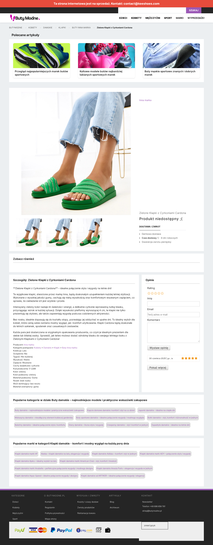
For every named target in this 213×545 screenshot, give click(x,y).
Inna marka (145, 100)
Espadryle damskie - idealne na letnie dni (171, 425)
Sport (14, 519)
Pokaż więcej (157, 367)
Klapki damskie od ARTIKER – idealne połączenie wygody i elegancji (112, 475)
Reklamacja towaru (86, 513)
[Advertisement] (162, 159)
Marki (180, 17)
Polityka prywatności (55, 513)
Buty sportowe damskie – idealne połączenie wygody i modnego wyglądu (110, 417)
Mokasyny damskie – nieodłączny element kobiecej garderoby (44, 417)
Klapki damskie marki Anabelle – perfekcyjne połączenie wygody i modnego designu (54, 468)
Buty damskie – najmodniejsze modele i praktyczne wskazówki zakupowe (49, 410)
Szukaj (193, 10)
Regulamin (50, 507)
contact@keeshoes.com (141, 3)
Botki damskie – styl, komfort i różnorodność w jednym (173, 417)
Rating (151, 288)
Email (150, 309)
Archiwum (114, 507)
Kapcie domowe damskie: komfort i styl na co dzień (111, 410)
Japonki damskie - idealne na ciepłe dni (156, 410)
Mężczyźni (17, 513)
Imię (149, 298)
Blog (112, 502)
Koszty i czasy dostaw (87, 502)
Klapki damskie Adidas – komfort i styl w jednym (114, 453)
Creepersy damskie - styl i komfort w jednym (127, 425)
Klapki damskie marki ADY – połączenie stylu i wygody (165, 453)
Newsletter (147, 502)
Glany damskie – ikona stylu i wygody (86, 425)
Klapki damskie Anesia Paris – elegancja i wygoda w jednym (124, 468)
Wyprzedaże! (196, 17)
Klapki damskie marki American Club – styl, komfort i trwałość (88, 461)
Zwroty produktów (86, 507)
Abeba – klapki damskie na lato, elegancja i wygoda (65, 453)
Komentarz (153, 319)
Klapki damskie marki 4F (26, 453)
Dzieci (15, 502)
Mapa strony (51, 519)
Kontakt (48, 502)
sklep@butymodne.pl (152, 511)
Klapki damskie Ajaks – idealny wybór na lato (36, 461)
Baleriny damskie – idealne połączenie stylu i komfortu (40, 425)
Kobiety (16, 507)
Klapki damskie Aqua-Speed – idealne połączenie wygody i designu (46, 475)
